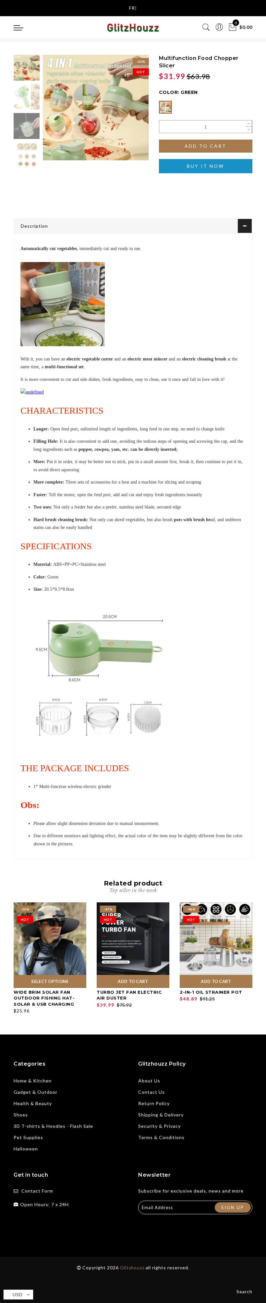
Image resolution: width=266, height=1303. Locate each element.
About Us (149, 1080)
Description (34, 226)
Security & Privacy (159, 1126)
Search (244, 1291)
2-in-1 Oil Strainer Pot (211, 992)
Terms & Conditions (161, 1137)
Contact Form (37, 1191)
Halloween (26, 1148)
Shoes (21, 1114)
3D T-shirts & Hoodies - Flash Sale (53, 1126)
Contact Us (151, 1092)
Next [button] (128, 111)
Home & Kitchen (33, 1080)
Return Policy (154, 1103)
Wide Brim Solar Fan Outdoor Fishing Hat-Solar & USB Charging (44, 998)
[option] (96, 107)
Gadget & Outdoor (35, 1092)
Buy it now (205, 166)
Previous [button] (54, 111)
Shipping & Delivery (161, 1114)
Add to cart (205, 146)
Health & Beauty (33, 1103)
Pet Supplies (28, 1137)
